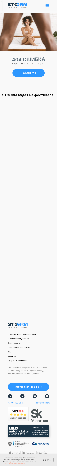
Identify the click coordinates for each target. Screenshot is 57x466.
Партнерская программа (19, 347)
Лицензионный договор (18, 339)
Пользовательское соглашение (22, 334)
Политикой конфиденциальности (14, 463)
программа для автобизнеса (17, 7)
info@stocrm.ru (43, 403)
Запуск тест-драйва (27, 386)
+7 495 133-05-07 (16, 403)
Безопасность (14, 343)
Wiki (9, 352)
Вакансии (12, 356)
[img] (10, 396)
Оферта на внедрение (17, 361)
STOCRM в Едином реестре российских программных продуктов (22, 444)
